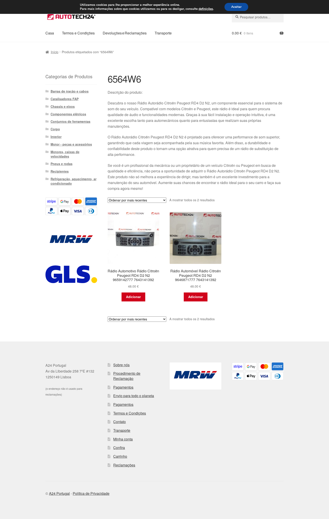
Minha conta (123, 439)
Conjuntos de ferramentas (70, 121)
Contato (119, 421)
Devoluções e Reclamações (125, 33)
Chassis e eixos (63, 106)
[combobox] (258, 17)
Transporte (163, 33)
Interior (56, 136)
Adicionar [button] (133, 296)
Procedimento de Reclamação (126, 376)
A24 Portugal (59, 493)
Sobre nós (121, 364)
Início (54, 52)
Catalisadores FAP (65, 99)
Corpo (55, 129)
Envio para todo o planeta (133, 395)
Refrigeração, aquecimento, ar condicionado (73, 181)
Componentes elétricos (68, 114)
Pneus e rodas (62, 163)
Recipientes (60, 171)
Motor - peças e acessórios (71, 144)
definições (206, 9)
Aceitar (236, 7)
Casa (49, 33)
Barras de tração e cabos (70, 91)
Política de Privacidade (91, 493)
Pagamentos (123, 387)
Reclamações (124, 465)
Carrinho (120, 456)
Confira (119, 447)
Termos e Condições (78, 33)
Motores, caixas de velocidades (65, 154)
